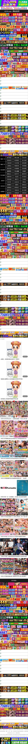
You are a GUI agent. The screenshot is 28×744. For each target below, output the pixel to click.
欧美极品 (17, 160)
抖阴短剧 (17, 192)
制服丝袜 (17, 165)
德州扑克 (24, 173)
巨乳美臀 (24, 163)
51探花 (24, 179)
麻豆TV (17, 179)
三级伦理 (9, 163)
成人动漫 (24, 160)
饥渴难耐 (17, 168)
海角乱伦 (24, 184)
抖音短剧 (9, 179)
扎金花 (16, 176)
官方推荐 (3, 175)
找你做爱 (24, 168)
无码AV (3, 180)
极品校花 (9, 192)
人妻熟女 (9, 165)
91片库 (9, 182)
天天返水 (24, 176)
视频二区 (3, 164)
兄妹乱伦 (17, 190)
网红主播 (17, 157)
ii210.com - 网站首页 (12, 11)
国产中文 (9, 190)
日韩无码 (24, 192)
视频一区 (3, 159)
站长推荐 (3, 169)
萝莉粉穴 (17, 187)
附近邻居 (9, 168)
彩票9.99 (9, 176)
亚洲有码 (9, 160)
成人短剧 (24, 190)
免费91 (16, 184)
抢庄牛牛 (17, 173)
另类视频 (24, 165)
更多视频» (14, 580)
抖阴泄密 (24, 187)
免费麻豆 (9, 187)
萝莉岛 (24, 182)
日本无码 (24, 157)
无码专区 (3, 186)
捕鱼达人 (9, 173)
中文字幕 (17, 163)
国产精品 (9, 157)
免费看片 (9, 184)
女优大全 (17, 182)
